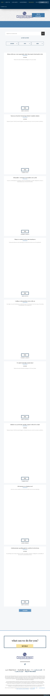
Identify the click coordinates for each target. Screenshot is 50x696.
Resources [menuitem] (31, 2)
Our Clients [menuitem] (15, 2)
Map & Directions (30, 671)
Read (25, 108)
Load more (25, 610)
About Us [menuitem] (8, 2)
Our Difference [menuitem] (23, 2)
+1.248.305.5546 (18, 671)
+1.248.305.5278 (37, 670)
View (25, 231)
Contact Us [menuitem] (4, 6)
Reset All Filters (25, 37)
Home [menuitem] (2, 2)
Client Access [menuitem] (44, 2)
